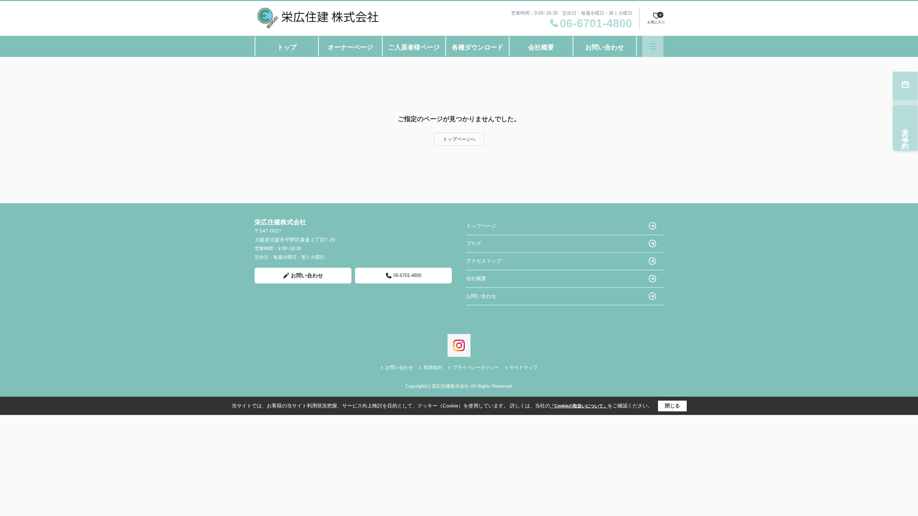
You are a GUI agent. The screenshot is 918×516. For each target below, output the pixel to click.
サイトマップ (524, 367)
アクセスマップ (483, 261)
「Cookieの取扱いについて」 (578, 405)
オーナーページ (350, 47)
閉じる (672, 405)
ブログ (473, 243)
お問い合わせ (604, 47)
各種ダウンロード (477, 47)
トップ (287, 47)
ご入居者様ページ (414, 47)
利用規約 (432, 367)
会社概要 (541, 47)
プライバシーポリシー (476, 367)
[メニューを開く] (653, 46)
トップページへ (459, 139)
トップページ (481, 226)
